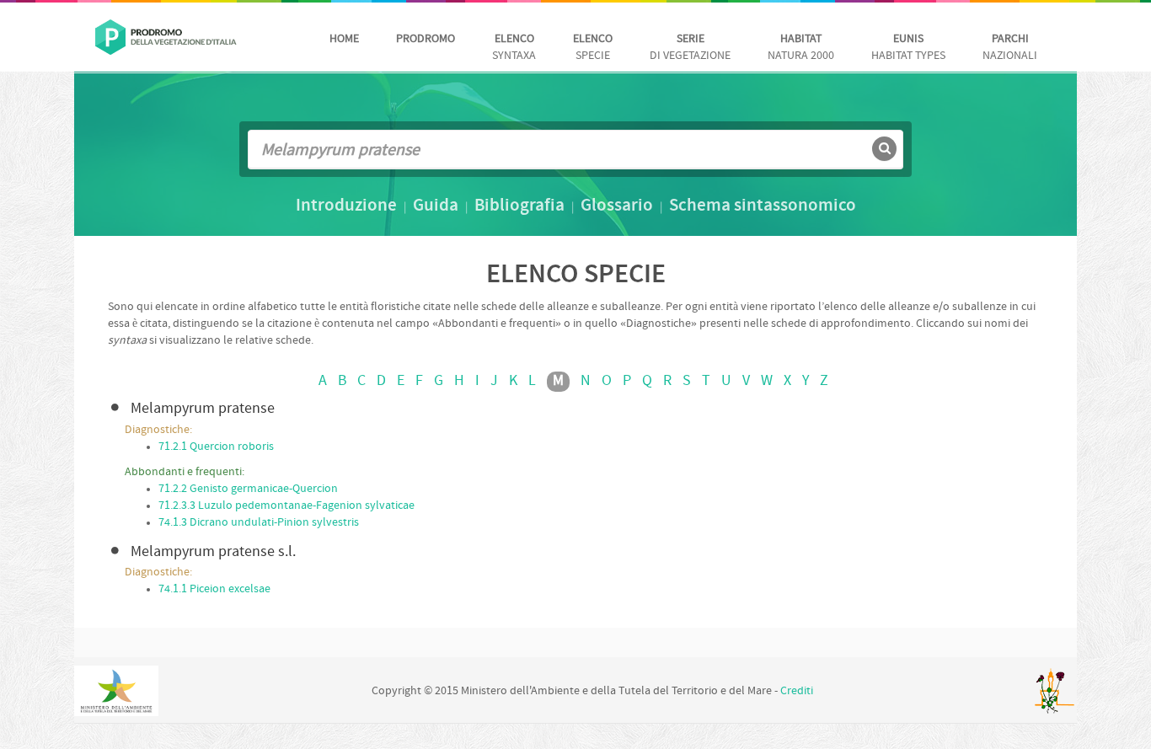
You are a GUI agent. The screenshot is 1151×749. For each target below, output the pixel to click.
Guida (435, 206)
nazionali (1009, 47)
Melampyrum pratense (203, 409)
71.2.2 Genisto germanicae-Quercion (248, 489)
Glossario (617, 206)
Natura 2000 (801, 47)
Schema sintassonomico (762, 206)
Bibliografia (519, 206)
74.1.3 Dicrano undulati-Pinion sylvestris (258, 522)
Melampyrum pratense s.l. (213, 552)
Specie (593, 47)
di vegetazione (690, 47)
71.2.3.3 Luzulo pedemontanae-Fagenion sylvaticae (286, 506)
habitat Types (908, 47)
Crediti (796, 691)
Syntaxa (514, 47)
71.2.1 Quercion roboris (216, 447)
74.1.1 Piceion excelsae (214, 589)
